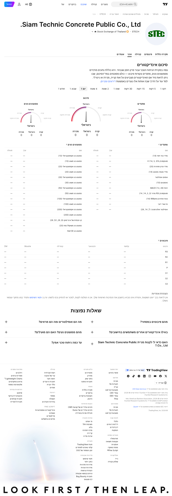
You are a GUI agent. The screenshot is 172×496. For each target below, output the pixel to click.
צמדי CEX (114, 393)
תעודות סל (113, 384)
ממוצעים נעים (75, 144)
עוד (62, 4)
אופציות (115, 444)
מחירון (89, 375)
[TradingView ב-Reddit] (128, 376)
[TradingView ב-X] (166, 376)
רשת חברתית (49, 373)
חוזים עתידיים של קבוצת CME (80, 407)
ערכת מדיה (87, 436)
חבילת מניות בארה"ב (83, 413)
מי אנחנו (89, 421)
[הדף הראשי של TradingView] (165, 4)
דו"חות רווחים (112, 424)
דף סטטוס (88, 479)
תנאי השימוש (36, 297)
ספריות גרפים (16, 375)
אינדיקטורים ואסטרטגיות (45, 410)
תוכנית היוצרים (49, 381)
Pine (116, 399)
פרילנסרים (51, 416)
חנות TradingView (84, 444)
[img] (95, 31)
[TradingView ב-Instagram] (150, 376)
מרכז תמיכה (87, 430)
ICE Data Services (139, 389)
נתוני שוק (88, 378)
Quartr (135, 407)
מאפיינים (88, 373)
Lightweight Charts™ (13, 378)
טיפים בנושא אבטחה (84, 473)
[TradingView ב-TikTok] (133, 376)
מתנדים (164, 144)
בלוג (90, 427)
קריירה (89, 433)
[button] (99, 4)
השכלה (52, 399)
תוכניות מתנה (86, 381)
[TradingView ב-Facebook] (160, 376)
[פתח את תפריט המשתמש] (19, 4)
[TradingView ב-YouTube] (155, 376)
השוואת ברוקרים (85, 396)
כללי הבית (51, 384)
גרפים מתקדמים (15, 381)
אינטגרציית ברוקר (15, 396)
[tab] (163, 88)
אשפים (52, 413)
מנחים (52, 387)
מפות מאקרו (113, 447)
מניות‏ (116, 381)
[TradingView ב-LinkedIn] (144, 376)
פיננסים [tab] (148, 54)
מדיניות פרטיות (86, 464)
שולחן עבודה (113, 461)
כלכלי (116, 421)
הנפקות (115, 430)
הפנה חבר (51, 378)
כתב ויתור (88, 461)
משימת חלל (87, 424)
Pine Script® (112, 450)
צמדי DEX (114, 396)
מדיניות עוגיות (86, 467)
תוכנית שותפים (16, 399)
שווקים (84, 4)
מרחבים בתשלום (48, 419)
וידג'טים (19, 373)
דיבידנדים (114, 427)
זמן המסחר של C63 (84, 450)
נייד (116, 458)
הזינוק (90, 399)
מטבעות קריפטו (111, 390)
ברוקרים (72, 4)
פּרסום (19, 393)
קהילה (94, 4)
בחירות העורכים (48, 402)
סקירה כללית (87, 390)
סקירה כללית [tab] (161, 54)
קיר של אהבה (49, 375)
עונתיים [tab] (120, 54)
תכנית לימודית (16, 402)
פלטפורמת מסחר (15, 384)
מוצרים (104, 4)
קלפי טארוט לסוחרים (84, 447)
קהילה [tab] (138, 54)
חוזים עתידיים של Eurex (82, 410)
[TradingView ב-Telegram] (139, 376)
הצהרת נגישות (86, 470)
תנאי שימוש (87, 458)
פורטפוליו (114, 438)
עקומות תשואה (112, 441)
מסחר (52, 396)
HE (26, 4)
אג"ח (116, 387)
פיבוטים (164, 240)
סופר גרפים (113, 373)
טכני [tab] (129, 54)
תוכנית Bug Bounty (84, 476)
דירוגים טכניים (108, 81)
